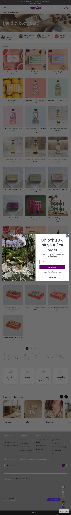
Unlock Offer (52, 267)
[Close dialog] (67, 235)
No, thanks (52, 277)
